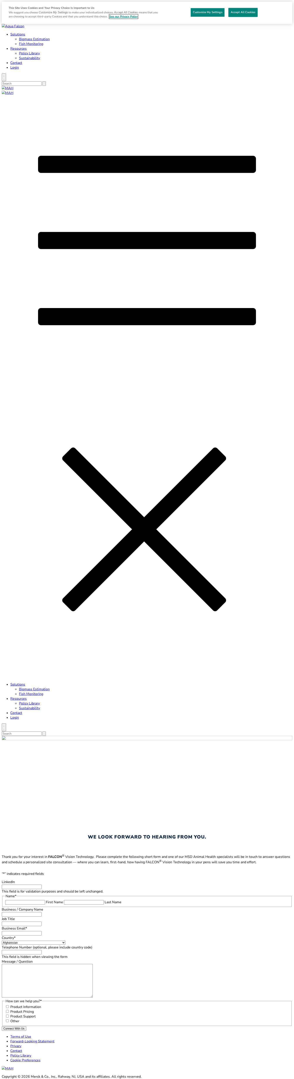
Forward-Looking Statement (32, 1041)
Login (14, 67)
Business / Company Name (22, 909)
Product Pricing (22, 1011)
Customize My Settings (207, 12)
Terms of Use (20, 1036)
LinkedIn (8, 882)
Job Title (8, 919)
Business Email (14, 928)
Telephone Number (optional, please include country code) (47, 947)
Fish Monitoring (31, 44)
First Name (54, 902)
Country (8, 938)
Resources (18, 48)
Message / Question (17, 961)
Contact (16, 62)
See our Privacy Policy (123, 16)
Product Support (23, 1016)
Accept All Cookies (243, 12)
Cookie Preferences (25, 1060)
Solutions (17, 34)
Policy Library (29, 53)
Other (14, 1021)
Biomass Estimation (34, 39)
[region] (147, 13)
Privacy (15, 1046)
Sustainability (29, 58)
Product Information (25, 1007)
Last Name (113, 902)
